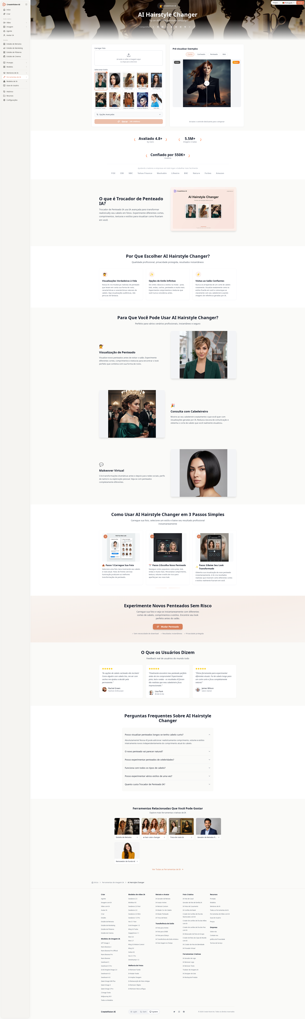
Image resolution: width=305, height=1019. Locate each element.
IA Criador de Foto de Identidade (193, 944)
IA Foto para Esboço (162, 935)
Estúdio (5, 40)
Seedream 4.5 (105, 974)
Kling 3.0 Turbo (133, 929)
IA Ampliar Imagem (134, 977)
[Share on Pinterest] (181, 27)
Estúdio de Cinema (107, 933)
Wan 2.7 (131, 941)
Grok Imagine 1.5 (134, 925)
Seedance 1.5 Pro (134, 918)
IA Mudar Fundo (133, 974)
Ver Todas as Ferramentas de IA (166, 869)
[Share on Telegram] (171, 27)
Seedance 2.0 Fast (134, 906)
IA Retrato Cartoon (162, 906)
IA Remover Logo (188, 962)
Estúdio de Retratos (107, 922)
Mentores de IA (215, 906)
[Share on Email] (190, 27)
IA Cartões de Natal (189, 910)
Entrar (300, 3)
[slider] (207, 83)
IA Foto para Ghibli (162, 932)
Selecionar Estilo (101, 70)
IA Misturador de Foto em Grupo (193, 934)
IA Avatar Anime (161, 903)
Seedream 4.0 (105, 977)
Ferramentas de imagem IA (113, 882)
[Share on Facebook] (158, 27)
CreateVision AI (108, 1011)
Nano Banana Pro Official (109, 951)
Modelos (213, 903)
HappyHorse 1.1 (133, 933)
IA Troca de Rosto (161, 918)
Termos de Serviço (216, 943)
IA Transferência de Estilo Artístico (167, 939)
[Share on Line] (185, 27)
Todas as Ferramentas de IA (219, 910)
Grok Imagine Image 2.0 (109, 970)
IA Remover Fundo (134, 970)
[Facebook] (184, 1011)
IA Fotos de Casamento (190, 906)
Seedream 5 (105, 962)
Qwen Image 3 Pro (107, 989)
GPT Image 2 (105, 943)
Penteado (214, 54)
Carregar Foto (99, 48)
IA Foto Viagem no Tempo (164, 943)
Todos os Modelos (107, 1000)
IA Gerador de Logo (189, 958)
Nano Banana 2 (106, 947)
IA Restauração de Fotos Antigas (139, 981)
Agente (103, 899)
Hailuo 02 (131, 952)
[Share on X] (153, 27)
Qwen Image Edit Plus (108, 981)
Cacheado (201, 54)
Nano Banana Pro (107, 954)
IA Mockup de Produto (190, 977)
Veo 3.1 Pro (132, 956)
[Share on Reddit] (176, 27)
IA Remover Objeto (134, 985)
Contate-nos (214, 935)
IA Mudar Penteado (162, 914)
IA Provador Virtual (189, 948)
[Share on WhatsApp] (167, 27)
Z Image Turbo (106, 993)
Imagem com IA (106, 903)
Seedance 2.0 (132, 910)
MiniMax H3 (132, 903)
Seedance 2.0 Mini (134, 914)
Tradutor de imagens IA (190, 970)
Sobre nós (213, 932)
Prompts (213, 899)
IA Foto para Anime (162, 928)
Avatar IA (104, 910)
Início (96, 882)
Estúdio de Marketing (108, 925)
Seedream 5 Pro (106, 966)
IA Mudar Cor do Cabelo (164, 910)
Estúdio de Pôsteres (107, 929)
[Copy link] (194, 27)
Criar (102, 914)
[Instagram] (179, 1011)
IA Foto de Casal (188, 899)
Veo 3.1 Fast (132, 922)
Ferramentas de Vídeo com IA (220, 914)
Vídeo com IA (105, 906)
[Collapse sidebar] (26, 4)
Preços (275, 3)
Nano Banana (105, 958)
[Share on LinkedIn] (162, 27)
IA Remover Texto (188, 966)
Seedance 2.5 (132, 899)
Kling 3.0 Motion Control (136, 944)
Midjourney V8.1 (106, 996)
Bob (224, 54)
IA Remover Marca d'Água (137, 989)
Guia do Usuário (215, 918)
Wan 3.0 (131, 937)
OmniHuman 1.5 (133, 960)
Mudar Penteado (170, 626)
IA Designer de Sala (189, 974)
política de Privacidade (217, 939)
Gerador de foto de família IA (192, 903)
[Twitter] (174, 1011)
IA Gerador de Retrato (163, 899)
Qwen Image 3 (106, 985)
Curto (190, 54)
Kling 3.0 (131, 948)
